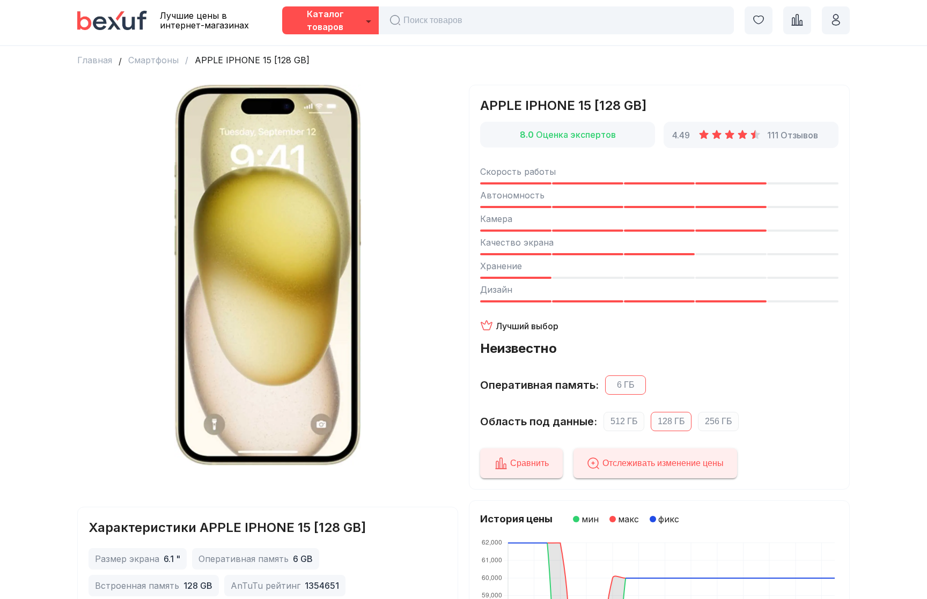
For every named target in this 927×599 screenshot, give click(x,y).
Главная (94, 60)
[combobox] (330, 21)
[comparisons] (797, 20)
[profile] (836, 20)
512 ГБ (624, 421)
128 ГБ (671, 421)
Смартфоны (153, 60)
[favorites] (758, 20)
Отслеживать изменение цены (663, 463)
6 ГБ (626, 384)
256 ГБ (718, 421)
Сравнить (529, 463)
